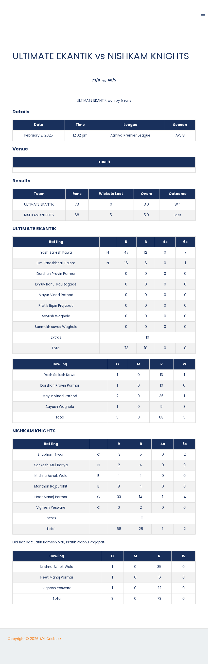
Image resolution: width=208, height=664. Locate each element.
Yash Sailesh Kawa (56, 252)
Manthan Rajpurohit (50, 486)
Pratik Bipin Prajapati (56, 305)
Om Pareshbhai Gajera (56, 263)
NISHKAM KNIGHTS (39, 215)
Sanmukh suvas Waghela (56, 326)
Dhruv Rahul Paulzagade (56, 284)
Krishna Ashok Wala (50, 475)
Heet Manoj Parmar (50, 497)
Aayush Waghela (56, 316)
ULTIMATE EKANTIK (39, 204)
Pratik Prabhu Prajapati (85, 542)
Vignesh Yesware (50, 507)
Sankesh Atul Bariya (51, 465)
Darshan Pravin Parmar (56, 273)
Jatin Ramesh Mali (49, 542)
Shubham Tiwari (51, 454)
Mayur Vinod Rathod (56, 295)
